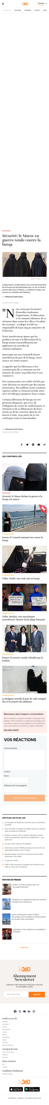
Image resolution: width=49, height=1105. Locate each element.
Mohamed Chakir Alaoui (14, 297)
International (6, 1029)
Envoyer (36, 994)
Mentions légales (7, 1074)
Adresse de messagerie (15, 785)
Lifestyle (5, 1042)
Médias (4, 1035)
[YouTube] (24, 1011)
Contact (4, 1067)
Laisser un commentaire (24, 798)
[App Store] (16, 1089)
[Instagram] (33, 1011)
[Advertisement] (24, 119)
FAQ (3, 1064)
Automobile (6, 1037)
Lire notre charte (11, 730)
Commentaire (10, 748)
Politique (17, 10)
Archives (5, 1057)
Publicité (5, 1055)
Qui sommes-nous (8, 1052)
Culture (4, 1032)
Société (37, 10)
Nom (6, 776)
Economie (27, 10)
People (4, 1040)
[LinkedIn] (29, 1011)
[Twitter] (19, 1011)
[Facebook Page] (15, 1011)
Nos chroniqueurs (7, 1045)
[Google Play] (32, 1089)
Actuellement (7, 10)
